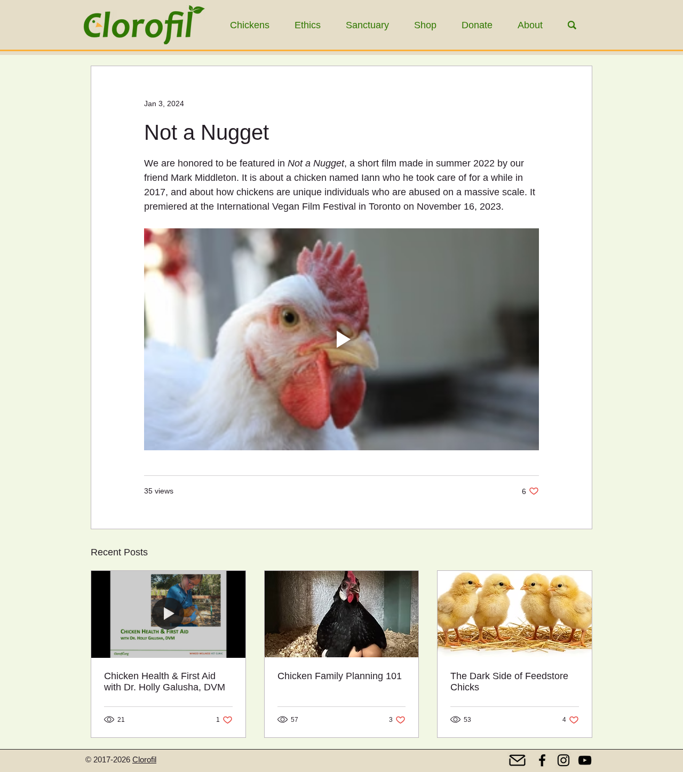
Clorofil (144, 759)
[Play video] (341, 339)
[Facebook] (542, 760)
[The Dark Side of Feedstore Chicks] (515, 614)
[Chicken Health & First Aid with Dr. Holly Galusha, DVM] (168, 614)
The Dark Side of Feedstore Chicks (509, 682)
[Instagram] (563, 760)
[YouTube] (585, 760)
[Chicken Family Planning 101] (342, 614)
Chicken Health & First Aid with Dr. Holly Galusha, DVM (164, 682)
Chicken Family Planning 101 (339, 676)
